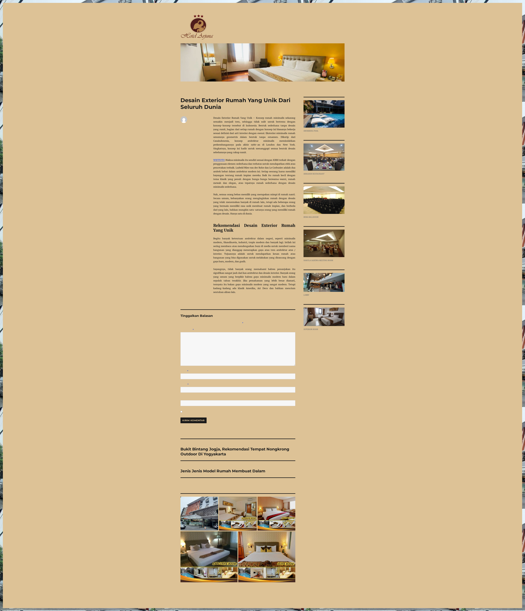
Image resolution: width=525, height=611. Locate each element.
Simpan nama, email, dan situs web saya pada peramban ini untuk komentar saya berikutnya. (224, 412)
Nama (184, 371)
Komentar (187, 330)
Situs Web (186, 398)
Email (184, 384)
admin (183, 125)
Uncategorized (187, 133)
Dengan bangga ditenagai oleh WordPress (201, 599)
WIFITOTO (219, 160)
